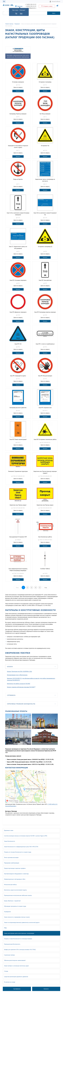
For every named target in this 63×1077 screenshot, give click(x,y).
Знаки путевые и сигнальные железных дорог (16, 966)
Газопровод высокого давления (18, 407)
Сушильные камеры (9, 955)
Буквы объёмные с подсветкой (12, 901)
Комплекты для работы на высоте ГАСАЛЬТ (18, 683)
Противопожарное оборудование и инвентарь (16, 873)
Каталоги (46, 989)
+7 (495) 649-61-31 (52, 804)
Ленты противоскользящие (11, 857)
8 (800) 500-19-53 (31, 6)
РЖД (5, 928)
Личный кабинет (56, 1)
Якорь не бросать (18, 179)
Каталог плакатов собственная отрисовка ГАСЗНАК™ (21, 687)
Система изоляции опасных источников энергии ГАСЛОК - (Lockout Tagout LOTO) (25, 836)
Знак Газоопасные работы (45, 537)
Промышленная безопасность (12, 944)
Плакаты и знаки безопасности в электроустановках (18, 938)
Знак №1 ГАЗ (18, 344)
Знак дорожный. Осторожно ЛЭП (18, 537)
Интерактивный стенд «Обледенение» (17, 675)
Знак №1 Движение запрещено (18, 312)
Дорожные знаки (8, 830)
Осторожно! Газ (45, 145)
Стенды (6, 971)
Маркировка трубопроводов (11, 863)
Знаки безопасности (9, 841)
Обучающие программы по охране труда (15, 906)
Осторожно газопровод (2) (45, 246)
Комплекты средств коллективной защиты (15, 890)
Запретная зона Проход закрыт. (45, 505)
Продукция (17, 24)
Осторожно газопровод (45, 82)
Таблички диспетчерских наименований (14, 960)
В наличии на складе (9, 982)
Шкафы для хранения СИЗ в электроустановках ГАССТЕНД (20, 949)
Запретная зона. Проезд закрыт (18, 505)
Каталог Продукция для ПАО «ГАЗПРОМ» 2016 (19, 671)
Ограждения (7, 911)
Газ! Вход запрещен (45, 114)
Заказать (18, 91)
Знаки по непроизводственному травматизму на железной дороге (22, 922)
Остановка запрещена (18, 82)
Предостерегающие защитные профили (15, 868)
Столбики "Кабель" (45, 568)
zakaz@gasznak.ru (31, 8)
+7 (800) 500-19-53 (30, 4)
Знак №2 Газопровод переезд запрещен (45, 312)
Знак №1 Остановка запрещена (18, 280)
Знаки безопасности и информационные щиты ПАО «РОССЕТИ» (21, 846)
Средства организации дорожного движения (16, 976)
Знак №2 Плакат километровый (18, 439)
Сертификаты (16, 989)
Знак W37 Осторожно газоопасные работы (45, 439)
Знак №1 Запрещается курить (18, 376)
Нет (21, 13)
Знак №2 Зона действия (45, 280)
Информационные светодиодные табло (14, 879)
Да (16, 13)
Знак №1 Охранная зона (45, 407)
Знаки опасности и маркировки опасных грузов (17, 917)
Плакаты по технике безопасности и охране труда (17, 852)
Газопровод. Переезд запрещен (18, 114)
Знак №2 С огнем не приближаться (45, 344)
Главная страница (9, 24)
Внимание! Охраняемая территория (18, 471)
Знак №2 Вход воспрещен (45, 376)
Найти (53, 13)
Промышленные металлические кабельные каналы (18, 895)
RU (4, 1)
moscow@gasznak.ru (10, 806)
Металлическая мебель (10, 884)
